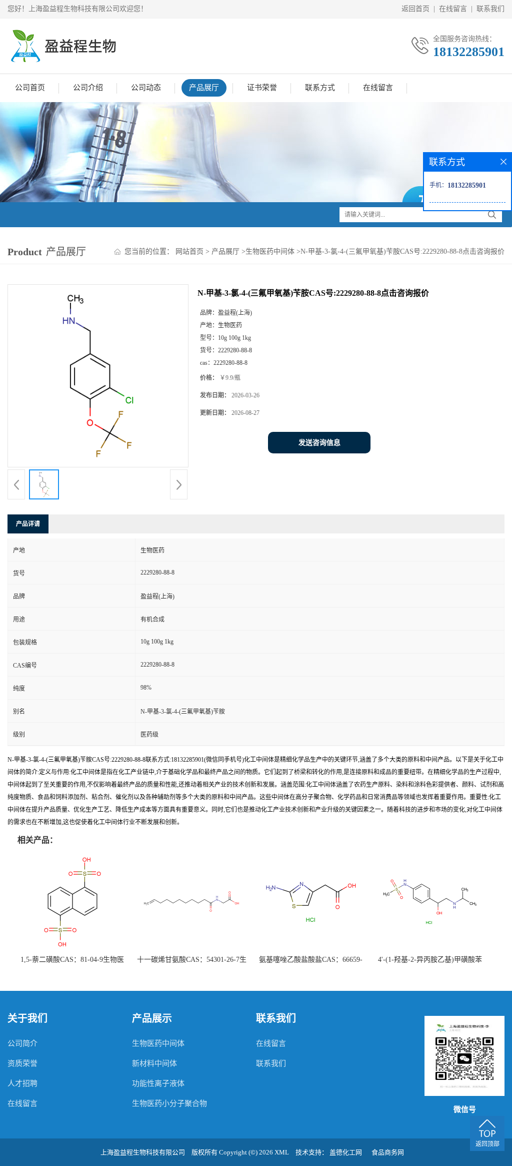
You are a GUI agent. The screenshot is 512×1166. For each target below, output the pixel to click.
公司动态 (146, 88)
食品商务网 (388, 1152)
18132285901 (468, 52)
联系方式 (320, 88)
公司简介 (23, 1043)
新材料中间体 (154, 1063)
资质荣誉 (23, 1063)
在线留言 (453, 9)
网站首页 (190, 251)
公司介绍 (88, 88)
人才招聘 (23, 1083)
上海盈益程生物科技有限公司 (142, 1152)
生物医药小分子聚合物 (169, 1103)
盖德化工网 (346, 1152)
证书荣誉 (262, 88)
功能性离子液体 (158, 1083)
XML (281, 1152)
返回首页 (416, 9)
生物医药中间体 (270, 251)
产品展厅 (204, 88)
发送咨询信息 (319, 442)
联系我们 (490, 9)
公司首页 (30, 88)
